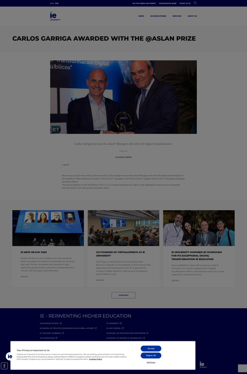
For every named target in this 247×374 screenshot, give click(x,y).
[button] (10, 356)
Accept (151, 348)
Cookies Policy (95, 359)
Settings (151, 362)
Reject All (151, 355)
